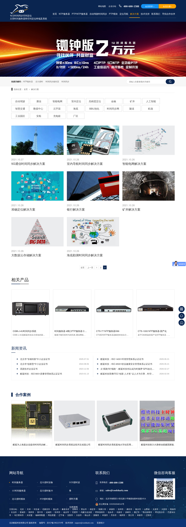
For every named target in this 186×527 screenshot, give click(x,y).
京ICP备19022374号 (55, 523)
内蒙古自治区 (86, 512)
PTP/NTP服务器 (80, 13)
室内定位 (76, 101)
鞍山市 (87, 515)
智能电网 (57, 101)
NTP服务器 (64, 13)
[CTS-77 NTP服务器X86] (114, 309)
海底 (75, 108)
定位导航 (124, 13)
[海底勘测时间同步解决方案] (93, 231)
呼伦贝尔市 (160, 512)
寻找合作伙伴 (168, 13)
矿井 (132, 101)
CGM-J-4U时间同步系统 (24, 331)
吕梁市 (75, 512)
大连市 (79, 515)
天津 (29, 509)
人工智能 (151, 101)
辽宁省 (61, 515)
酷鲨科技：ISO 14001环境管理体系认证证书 (122, 359)
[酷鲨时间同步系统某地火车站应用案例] (35, 421)
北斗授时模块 (18, 499)
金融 (113, 101)
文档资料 (73, 507)
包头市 (110, 512)
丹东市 (114, 515)
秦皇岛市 (65, 509)
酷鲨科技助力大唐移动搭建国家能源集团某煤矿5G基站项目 (87, 444)
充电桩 (57, 116)
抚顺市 (96, 515)
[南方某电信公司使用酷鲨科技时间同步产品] (163, 421)
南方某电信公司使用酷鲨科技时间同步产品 (165, 444)
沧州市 (121, 509)
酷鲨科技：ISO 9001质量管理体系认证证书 (41, 373)
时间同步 (65, 81)
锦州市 (122, 515)
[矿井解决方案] (148, 186)
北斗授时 (39, 81)
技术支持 (145, 13)
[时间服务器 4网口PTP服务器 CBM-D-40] (72, 309)
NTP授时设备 (74, 486)
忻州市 (57, 512)
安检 (38, 116)
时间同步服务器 (52, 81)
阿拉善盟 (52, 515)
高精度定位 (95, 101)
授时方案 (73, 499)
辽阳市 (148, 515)
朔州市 (31, 512)
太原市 (155, 509)
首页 (55, 13)
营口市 (131, 515)
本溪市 (105, 515)
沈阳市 (70, 515)
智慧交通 (20, 108)
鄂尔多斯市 (147, 512)
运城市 (49, 512)
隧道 (131, 108)
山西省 (147, 509)
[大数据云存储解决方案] (37, 231)
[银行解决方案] (93, 186)
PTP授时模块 (46, 499)
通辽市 (137, 512)
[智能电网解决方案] (148, 140)
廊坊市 (129, 509)
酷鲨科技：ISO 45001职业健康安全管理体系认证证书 (126, 363)
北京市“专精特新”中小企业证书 (35, 359)
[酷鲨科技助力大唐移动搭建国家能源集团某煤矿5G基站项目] (78, 421)
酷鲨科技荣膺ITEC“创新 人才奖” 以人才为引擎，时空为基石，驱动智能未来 (127, 373)
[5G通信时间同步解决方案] (37, 140)
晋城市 (22, 512)
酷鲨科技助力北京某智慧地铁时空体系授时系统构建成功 (129, 426)
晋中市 (40, 512)
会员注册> (167, 6)
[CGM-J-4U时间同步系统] (30, 309)
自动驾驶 (20, 101)
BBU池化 (94, 108)
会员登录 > (149, 6)
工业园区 (20, 116)
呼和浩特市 (100, 512)
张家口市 (102, 509)
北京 (22, 509)
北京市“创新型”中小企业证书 (34, 363)
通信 (38, 101)
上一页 (90, 267)
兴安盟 (29, 515)
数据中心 (38, 108)
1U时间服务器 (19, 491)
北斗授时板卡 (46, 491)
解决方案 (134, 13)
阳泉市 (173, 509)
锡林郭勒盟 (40, 515)
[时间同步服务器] (93, 76)
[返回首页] (182, 323)
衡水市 (138, 509)
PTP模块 (113, 13)
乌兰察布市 (19, 515)
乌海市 (119, 512)
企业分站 (112, 6)
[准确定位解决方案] (37, 186)
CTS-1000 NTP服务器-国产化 (152, 331)
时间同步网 (113, 108)
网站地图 (102, 6)
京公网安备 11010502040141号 (111, 504)
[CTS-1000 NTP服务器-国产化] (155, 309)
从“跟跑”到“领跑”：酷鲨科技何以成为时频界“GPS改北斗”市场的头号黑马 (127, 368)
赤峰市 (128, 512)
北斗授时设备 (46, 482)
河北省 (36, 509)
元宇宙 (57, 108)
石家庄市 (46, 509)
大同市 (164, 509)
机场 (150, 108)
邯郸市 (75, 509)
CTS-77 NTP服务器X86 (107, 331)
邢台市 (84, 509)
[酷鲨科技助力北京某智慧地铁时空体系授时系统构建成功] (120, 412)
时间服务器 (17, 482)
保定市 (92, 509)
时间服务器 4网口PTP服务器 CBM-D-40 (73, 331)
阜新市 (140, 515)
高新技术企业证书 (29, 368)
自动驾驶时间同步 (98, 13)
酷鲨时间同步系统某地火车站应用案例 (34, 444)
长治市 (14, 512)
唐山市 (56, 509)
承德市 (112, 509)
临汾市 (66, 512)
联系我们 (155, 13)
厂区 (75, 116)
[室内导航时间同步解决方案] (93, 140)
